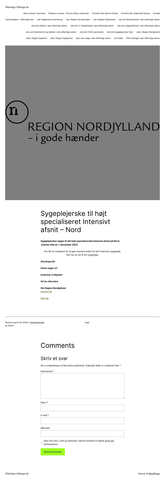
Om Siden (118, 38)
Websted (45, 428)
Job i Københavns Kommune (50, 19)
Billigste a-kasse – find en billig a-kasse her (69, 13)
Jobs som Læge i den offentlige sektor (93, 38)
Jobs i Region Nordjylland (148, 32)
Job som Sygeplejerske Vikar (120, 32)
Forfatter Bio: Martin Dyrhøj (105, 13)
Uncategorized (37, 322)
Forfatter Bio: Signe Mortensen (135, 13)
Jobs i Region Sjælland (36, 38)
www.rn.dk (46, 291)
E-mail (45, 415)
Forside (156, 13)
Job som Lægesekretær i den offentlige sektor (138, 25)
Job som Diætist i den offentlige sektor (49, 25)
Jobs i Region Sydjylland (61, 38)
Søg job (45, 298)
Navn (44, 402)
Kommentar (47, 371)
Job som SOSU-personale (92, 32)
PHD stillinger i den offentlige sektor (143, 38)
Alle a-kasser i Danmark (34, 13)
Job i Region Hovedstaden (78, 19)
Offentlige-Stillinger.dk (17, 7)
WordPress (154, 473)
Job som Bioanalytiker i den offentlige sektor (139, 19)
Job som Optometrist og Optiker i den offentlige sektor (51, 32)
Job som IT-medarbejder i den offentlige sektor (92, 25)
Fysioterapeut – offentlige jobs (20, 19)
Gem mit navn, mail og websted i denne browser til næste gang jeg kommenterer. (79, 442)
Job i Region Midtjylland (104, 19)
